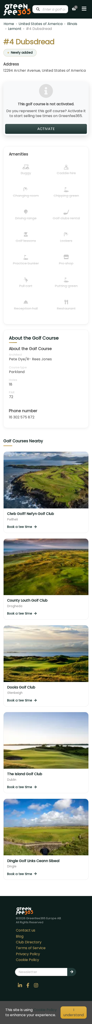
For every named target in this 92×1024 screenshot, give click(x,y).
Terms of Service (31, 948)
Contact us (25, 930)
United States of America (41, 23)
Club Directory (29, 942)
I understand (73, 1012)
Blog (19, 936)
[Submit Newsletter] (71, 972)
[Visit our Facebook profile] (28, 985)
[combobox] (50, 9)
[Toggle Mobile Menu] (84, 9)
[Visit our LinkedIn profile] (20, 985)
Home (9, 23)
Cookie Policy (27, 959)
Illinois (72, 23)
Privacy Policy (28, 954)
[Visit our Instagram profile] (36, 985)
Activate (46, 128)
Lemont (14, 28)
